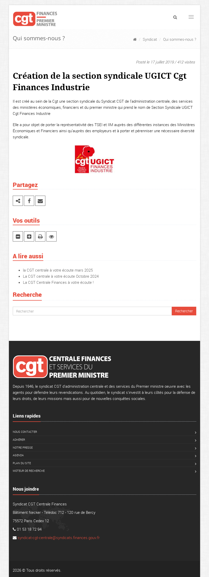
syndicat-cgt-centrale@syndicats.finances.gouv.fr (59, 537)
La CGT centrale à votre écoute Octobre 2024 (61, 276)
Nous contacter (25, 432)
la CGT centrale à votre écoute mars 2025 (58, 270)
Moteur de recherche (29, 471)
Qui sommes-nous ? (179, 39)
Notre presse (23, 447)
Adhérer (19, 439)
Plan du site (22, 463)
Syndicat (150, 39)
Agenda (18, 455)
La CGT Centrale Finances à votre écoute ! (58, 282)
